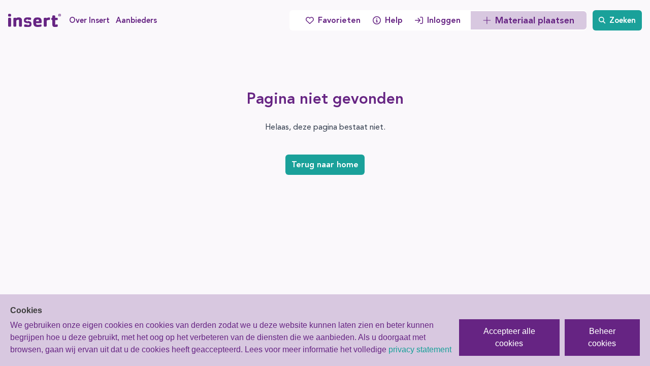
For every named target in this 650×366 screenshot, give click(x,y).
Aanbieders (136, 20)
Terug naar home (325, 164)
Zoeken (622, 20)
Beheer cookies (602, 337)
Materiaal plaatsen (534, 20)
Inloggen (444, 20)
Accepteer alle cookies (509, 337)
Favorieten (339, 20)
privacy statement (419, 349)
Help (394, 20)
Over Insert (89, 20)
